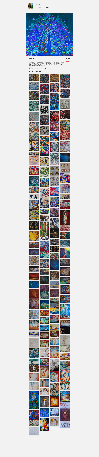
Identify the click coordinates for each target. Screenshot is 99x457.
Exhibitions (47, 7)
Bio (46, 5)
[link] (30, 5)
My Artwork (47, 4)
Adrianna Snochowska (38, 5)
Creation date (30, 67)
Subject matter (42, 67)
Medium (36, 67)
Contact (47, 6)
